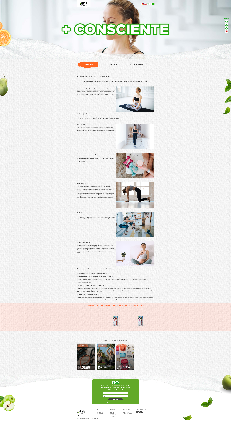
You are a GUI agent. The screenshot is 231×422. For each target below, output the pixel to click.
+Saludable (100, 410)
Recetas (112, 412)
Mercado (112, 413)
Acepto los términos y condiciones (116, 402)
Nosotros (112, 409)
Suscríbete (115, 399)
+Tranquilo (100, 413)
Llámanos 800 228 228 (141, 409)
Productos (112, 410)
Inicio (98, 409)
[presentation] (76, 321)
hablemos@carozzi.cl (128, 413)
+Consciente (100, 412)
